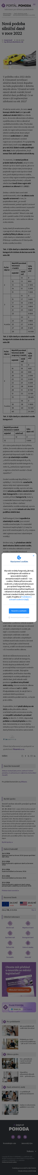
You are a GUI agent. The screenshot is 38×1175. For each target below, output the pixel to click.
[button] (19, 617)
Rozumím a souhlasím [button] (19, 611)
